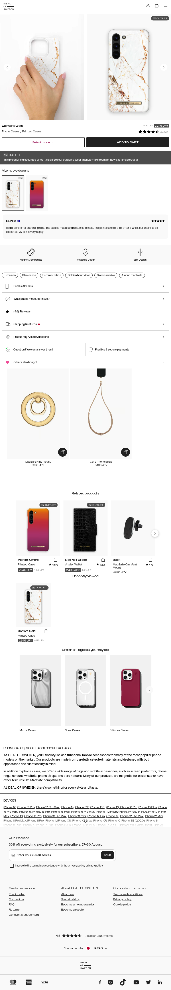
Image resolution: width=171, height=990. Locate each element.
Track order (16, 894)
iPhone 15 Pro (41, 811)
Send (107, 855)
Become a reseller (73, 909)
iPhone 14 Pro (118, 811)
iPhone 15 (25, 811)
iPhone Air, (67, 807)
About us (67, 894)
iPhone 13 (16, 816)
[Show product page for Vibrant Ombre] (37, 193)
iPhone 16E (97, 807)
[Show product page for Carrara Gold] (13, 193)
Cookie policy (122, 904)
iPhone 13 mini (77, 816)
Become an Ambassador (78, 904)
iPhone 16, (112, 807)
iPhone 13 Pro (32, 816)
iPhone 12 (112, 816)
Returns (14, 909)
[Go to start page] (9, 6)
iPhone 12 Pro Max (131, 816)
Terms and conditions (127, 894)
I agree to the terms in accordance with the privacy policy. (59, 865)
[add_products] (62, 452)
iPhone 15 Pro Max (83, 811)
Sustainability (70, 899)
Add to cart (128, 142)
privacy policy (94, 865)
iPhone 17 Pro (26, 807)
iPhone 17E (82, 807)
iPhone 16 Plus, (148, 807)
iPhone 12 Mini (154, 816)
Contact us (16, 899)
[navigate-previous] (155, 533)
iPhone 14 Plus (137, 811)
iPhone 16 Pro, (128, 807)
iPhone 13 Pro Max (54, 816)
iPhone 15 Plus (60, 811)
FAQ (11, 904)
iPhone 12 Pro (96, 816)
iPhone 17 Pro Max (47, 807)
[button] (85, 935)
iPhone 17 (10, 807)
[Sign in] (147, 5)
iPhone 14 (102, 811)
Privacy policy (122, 899)
